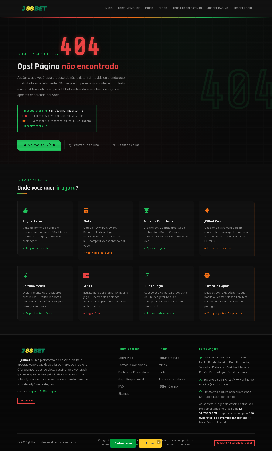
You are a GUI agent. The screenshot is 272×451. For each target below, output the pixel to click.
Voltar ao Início (41, 145)
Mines (149, 8)
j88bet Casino (217, 8)
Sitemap (123, 393)
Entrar (150, 443)
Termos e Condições (132, 365)
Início (109, 8)
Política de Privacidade (133, 372)
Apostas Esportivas (187, 8)
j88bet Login (243, 8)
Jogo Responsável (131, 379)
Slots (163, 8)
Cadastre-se (123, 443)
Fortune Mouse (129, 8)
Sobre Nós (125, 358)
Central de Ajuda (87, 145)
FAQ (121, 386)
